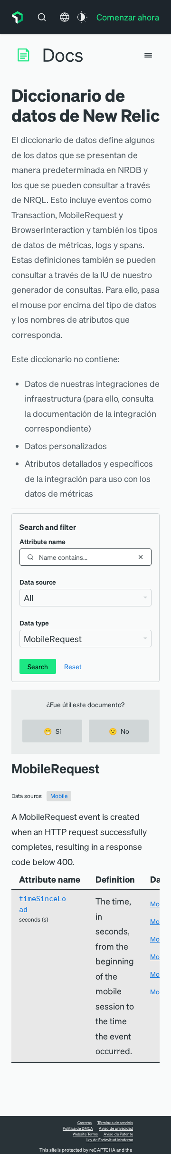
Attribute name (42, 541)
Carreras (84, 1122)
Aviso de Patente (118, 1134)
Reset (73, 666)
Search (38, 666)
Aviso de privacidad (116, 1128)
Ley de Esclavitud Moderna (109, 1139)
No (119, 731)
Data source (37, 581)
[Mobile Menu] (148, 55)
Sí (52, 731)
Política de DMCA (78, 1128)
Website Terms (85, 1134)
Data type (34, 622)
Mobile (58, 795)
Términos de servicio (115, 1122)
